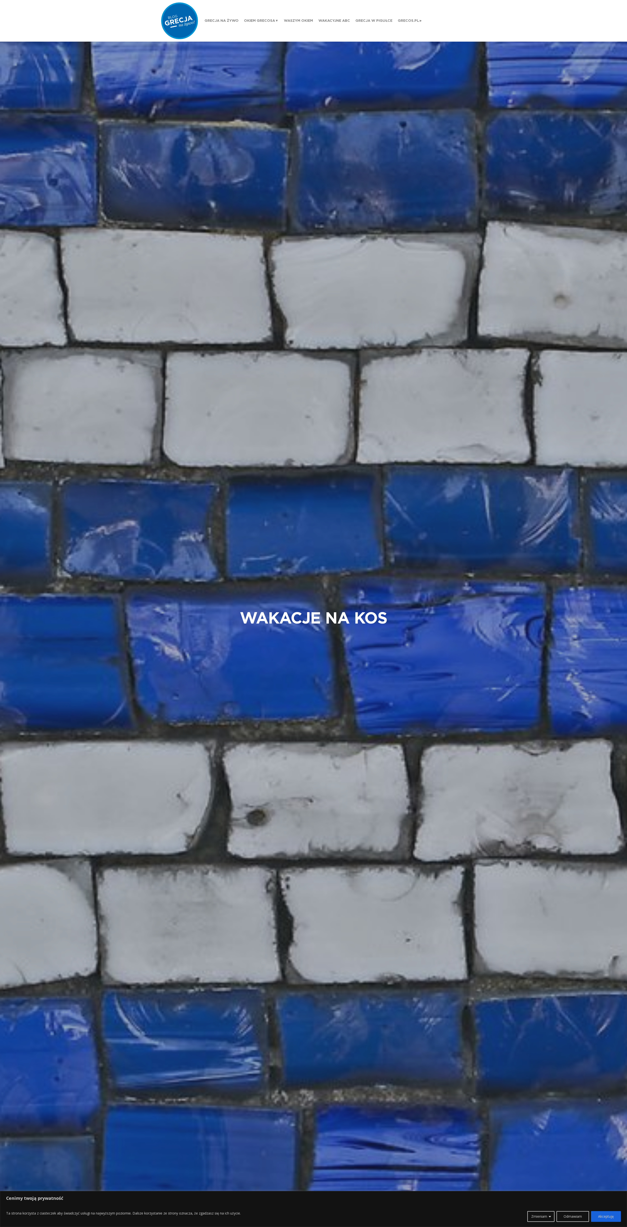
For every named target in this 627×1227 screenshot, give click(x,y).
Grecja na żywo (222, 21)
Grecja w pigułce (373, 21)
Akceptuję (606, 1216)
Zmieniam (539, 1216)
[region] (313, 1209)
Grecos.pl (408, 21)
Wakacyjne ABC (334, 21)
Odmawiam (573, 1216)
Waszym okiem (298, 21)
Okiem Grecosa (259, 21)
